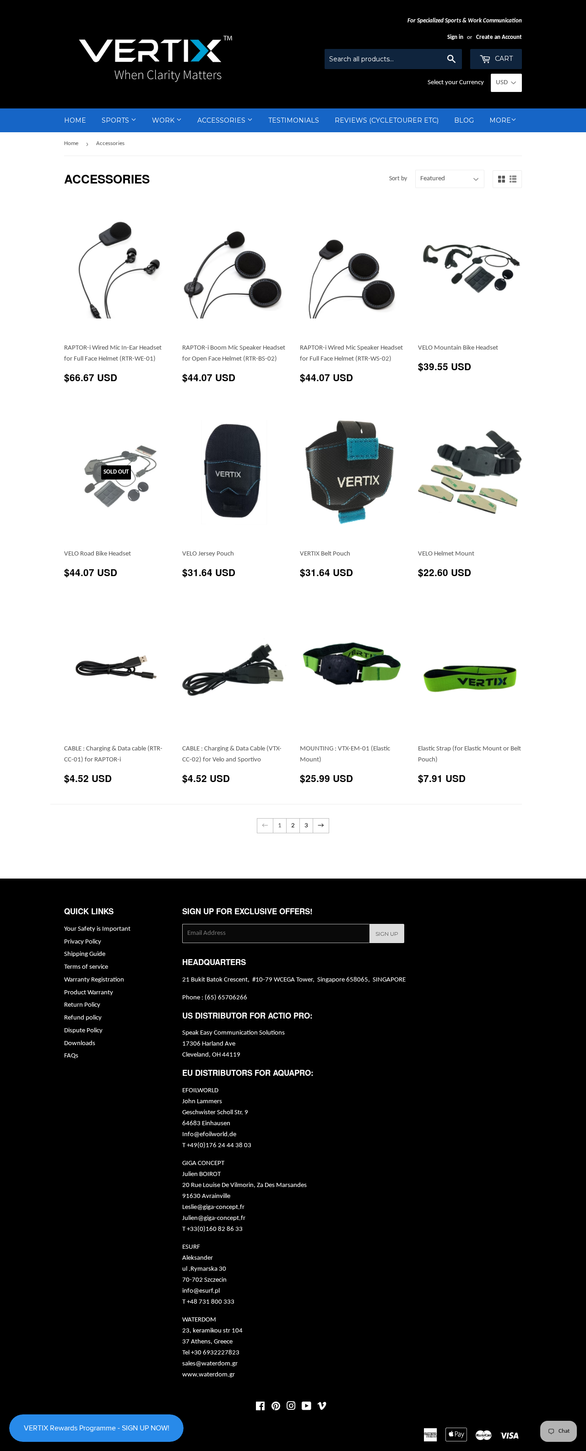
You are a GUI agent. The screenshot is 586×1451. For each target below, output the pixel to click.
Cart (503, 58)
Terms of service (86, 967)
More (500, 120)
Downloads (79, 1043)
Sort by (398, 178)
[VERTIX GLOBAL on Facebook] (260, 1407)
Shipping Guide (84, 954)
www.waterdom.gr (208, 1374)
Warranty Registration (94, 979)
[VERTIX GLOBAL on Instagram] (291, 1407)
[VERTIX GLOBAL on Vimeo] (321, 1407)
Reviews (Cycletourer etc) (387, 120)
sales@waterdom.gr (210, 1363)
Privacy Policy (82, 942)
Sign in (455, 37)
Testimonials (293, 120)
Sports (116, 120)
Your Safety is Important (97, 929)
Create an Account (499, 37)
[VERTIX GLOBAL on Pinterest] (276, 1407)
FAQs (71, 1055)
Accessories (222, 120)
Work (164, 120)
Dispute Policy (83, 1030)
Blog (464, 120)
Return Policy (82, 1005)
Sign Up (386, 933)
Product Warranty (88, 992)
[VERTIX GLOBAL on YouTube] (306, 1407)
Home (75, 120)
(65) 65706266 (226, 997)
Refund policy (83, 1017)
